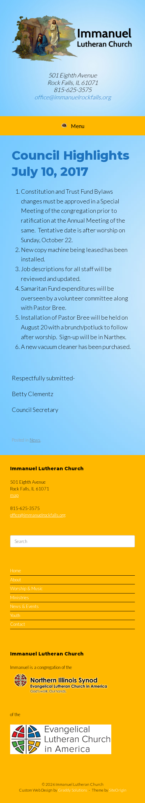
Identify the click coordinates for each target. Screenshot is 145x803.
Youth (15, 615)
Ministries (19, 597)
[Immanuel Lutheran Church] (72, 38)
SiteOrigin (117, 790)
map (14, 495)
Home (15, 570)
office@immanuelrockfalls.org (72, 97)
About (15, 579)
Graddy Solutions (72, 790)
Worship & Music (26, 588)
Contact (17, 624)
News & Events (24, 606)
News (35, 440)
